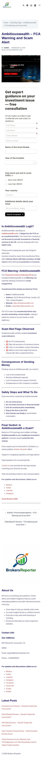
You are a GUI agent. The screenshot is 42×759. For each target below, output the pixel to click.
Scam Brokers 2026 (15, 50)
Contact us (6, 466)
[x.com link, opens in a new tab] (23, 5)
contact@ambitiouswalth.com (22, 306)
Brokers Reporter (20, 449)
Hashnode (10, 686)
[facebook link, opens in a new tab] (27, 5)
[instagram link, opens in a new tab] (31, 5)
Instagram (9, 493)
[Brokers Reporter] (7, 5)
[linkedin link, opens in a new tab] (35, 5)
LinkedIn (9, 490)
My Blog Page (16, 23)
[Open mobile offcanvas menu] (39, 5)
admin (6, 48)
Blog (4, 50)
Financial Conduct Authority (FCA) (19, 275)
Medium (9, 485)
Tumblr (8, 689)
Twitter (8, 488)
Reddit (8, 691)
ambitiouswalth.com (10, 233)
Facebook (10, 683)
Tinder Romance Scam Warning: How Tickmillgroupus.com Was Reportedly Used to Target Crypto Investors (19, 742)
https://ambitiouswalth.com (23, 303)
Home (6, 23)
